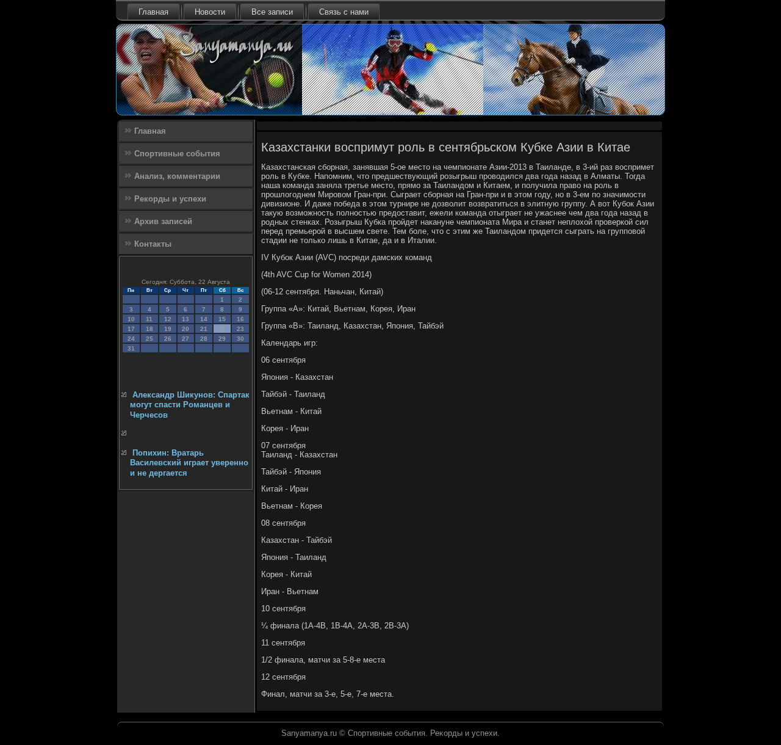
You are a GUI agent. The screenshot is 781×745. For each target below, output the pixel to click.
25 (149, 338)
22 (222, 328)
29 (222, 338)
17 (131, 328)
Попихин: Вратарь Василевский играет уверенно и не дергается (189, 463)
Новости (210, 11)
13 (185, 319)
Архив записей (163, 221)
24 (131, 338)
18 (149, 328)
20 (185, 328)
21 (203, 328)
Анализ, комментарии (177, 176)
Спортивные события (177, 153)
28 (203, 338)
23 (240, 328)
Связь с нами (344, 11)
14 (203, 319)
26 (167, 338)
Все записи (272, 11)
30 (240, 338)
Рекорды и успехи (170, 198)
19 (167, 328)
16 (240, 319)
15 (222, 319)
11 (149, 319)
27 (185, 338)
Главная (153, 11)
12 (167, 319)
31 (131, 348)
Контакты (152, 244)
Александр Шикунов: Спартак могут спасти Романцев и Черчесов (190, 405)
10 (131, 319)
